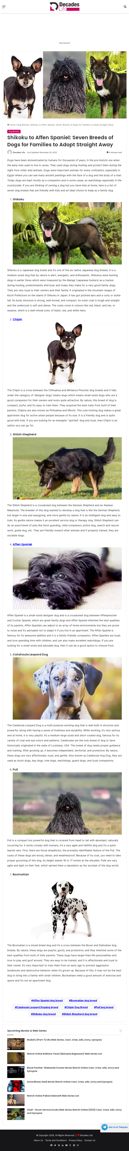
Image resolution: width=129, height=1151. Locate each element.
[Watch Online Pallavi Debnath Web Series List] (16, 1100)
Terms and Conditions (56, 1140)
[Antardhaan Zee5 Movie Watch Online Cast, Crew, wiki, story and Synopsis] (16, 1086)
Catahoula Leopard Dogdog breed (37, 1007)
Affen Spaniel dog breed (48, 1000)
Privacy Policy (75, 1140)
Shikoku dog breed (44, 1014)
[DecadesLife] (64, 6)
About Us (38, 1140)
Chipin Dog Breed (77, 1007)
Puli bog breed (104, 1007)
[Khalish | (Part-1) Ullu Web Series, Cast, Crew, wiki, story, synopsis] (16, 1044)
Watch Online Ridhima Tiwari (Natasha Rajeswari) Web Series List (64, 1053)
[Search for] (125, 7)
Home (12, 125)
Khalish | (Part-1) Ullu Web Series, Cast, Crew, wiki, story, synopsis (64, 1039)
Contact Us (89, 1140)
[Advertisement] (64, 33)
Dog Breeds (23, 125)
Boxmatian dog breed (84, 1000)
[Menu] (4, 7)
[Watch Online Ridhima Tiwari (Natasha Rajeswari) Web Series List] (16, 1058)
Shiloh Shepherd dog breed (80, 1014)
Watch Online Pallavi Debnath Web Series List (53, 1095)
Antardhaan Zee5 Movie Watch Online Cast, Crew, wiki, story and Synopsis (69, 1081)
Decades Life (19, 152)
